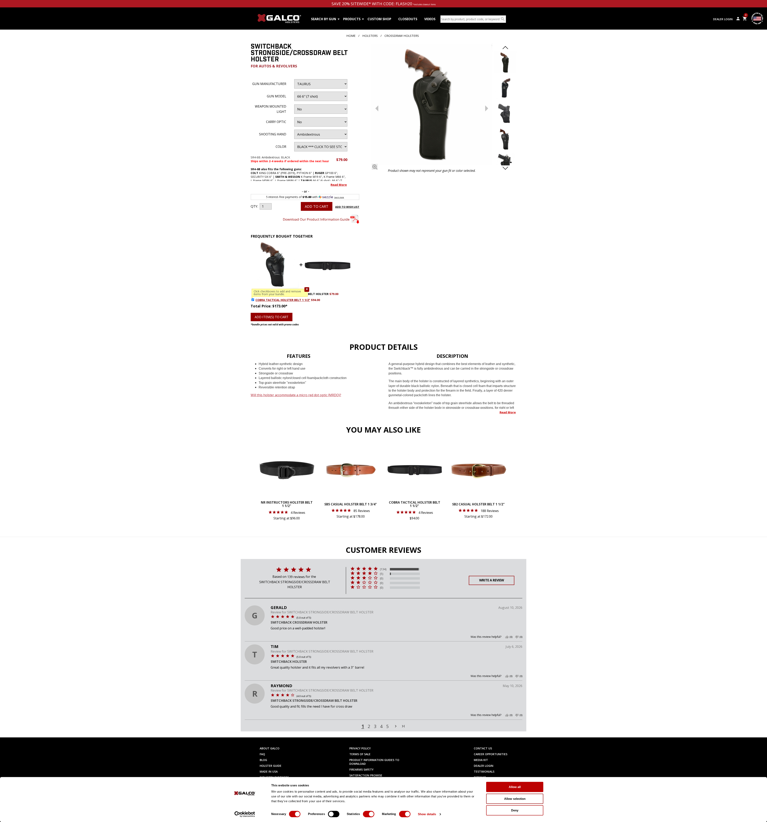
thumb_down (517, 637)
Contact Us (483, 748)
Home (351, 36)
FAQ (262, 754)
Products (352, 19)
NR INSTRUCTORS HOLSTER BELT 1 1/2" (287, 504)
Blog (263, 760)
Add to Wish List (347, 207)
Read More (339, 185)
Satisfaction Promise (365, 775)
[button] (306, 289)
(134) (383, 569)
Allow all (515, 787)
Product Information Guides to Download (374, 762)
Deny (514, 810)
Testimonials (484, 771)
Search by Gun (323, 19)
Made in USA (269, 771)
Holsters (370, 36)
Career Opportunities (490, 754)
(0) (381, 578)
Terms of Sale (360, 754)
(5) (381, 573)
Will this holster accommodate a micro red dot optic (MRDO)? (296, 395)
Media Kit (481, 760)
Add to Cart (316, 206)
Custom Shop (379, 19)
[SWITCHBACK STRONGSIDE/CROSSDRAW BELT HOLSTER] (431, 105)
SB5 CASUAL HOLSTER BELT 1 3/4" (350, 504)
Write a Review (491, 580)
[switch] (333, 814)
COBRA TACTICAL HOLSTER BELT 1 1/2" (282, 300)
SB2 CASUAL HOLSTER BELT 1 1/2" (478, 504)
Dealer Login (723, 19)
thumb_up (507, 637)
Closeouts (407, 19)
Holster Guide (270, 766)
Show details (427, 814)
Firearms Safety (361, 769)
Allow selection (515, 798)
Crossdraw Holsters (401, 36)
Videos (429, 19)
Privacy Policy (360, 748)
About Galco (269, 748)
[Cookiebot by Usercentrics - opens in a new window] (244, 814)
